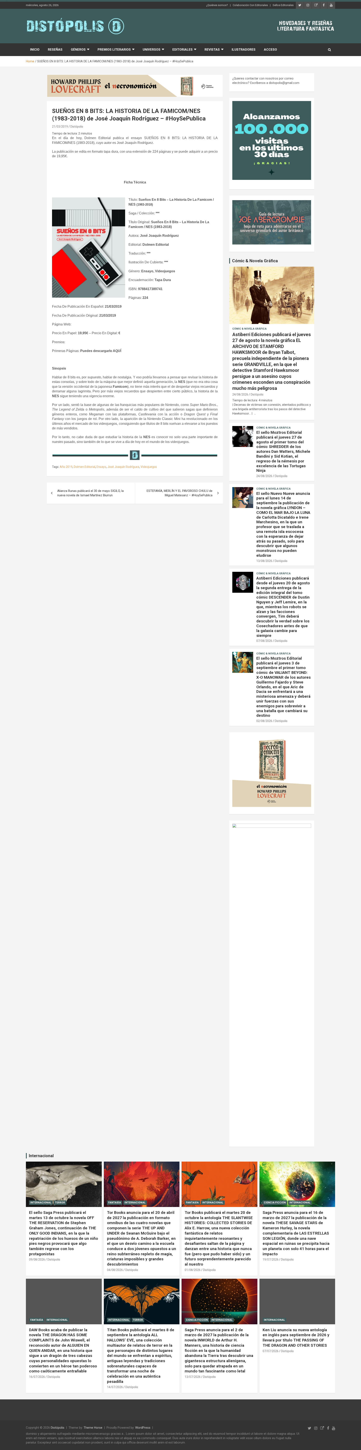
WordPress (142, 1428)
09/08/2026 (37, 1259)
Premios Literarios (114, 49)
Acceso (270, 49)
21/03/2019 (60, 126)
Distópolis (76, 126)
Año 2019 (66, 466)
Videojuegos (149, 466)
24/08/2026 (240, 394)
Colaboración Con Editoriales (250, 5)
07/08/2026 (264, 640)
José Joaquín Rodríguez (123, 466)
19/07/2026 (270, 1259)
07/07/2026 (270, 1351)
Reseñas (55, 49)
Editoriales (182, 49)
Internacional (41, 1155)
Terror (60, 1202)
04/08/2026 (115, 1270)
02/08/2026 (264, 721)
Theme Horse (93, 1428)
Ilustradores (243, 49)
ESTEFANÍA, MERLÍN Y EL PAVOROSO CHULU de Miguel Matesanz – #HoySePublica (179, 493)
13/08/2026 (264, 561)
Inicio (34, 49)
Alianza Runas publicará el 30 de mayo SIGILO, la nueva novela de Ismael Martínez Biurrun (90, 493)
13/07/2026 (193, 1376)
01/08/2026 (193, 1270)
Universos (151, 49)
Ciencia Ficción (275, 1202)
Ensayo (101, 466)
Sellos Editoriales (283, 5)
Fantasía (114, 1202)
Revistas (212, 49)
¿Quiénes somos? (217, 5)
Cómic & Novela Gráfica (255, 260)
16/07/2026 (37, 1376)
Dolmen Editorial (84, 466)
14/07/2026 (115, 1387)
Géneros (78, 49)
